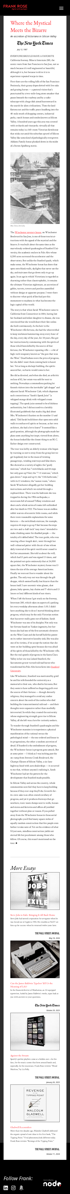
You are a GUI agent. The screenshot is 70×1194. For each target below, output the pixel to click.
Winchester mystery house (28, 232)
